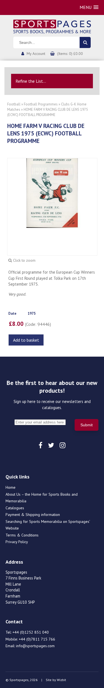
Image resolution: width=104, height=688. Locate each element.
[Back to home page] (52, 26)
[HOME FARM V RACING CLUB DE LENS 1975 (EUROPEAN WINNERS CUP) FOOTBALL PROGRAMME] (52, 192)
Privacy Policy (17, 541)
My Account (36, 53)
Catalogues (15, 507)
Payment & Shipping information (33, 514)
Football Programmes (41, 104)
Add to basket (26, 340)
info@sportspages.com (35, 645)
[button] (89, 7)
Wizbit (61, 680)
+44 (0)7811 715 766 (37, 639)
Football (14, 104)
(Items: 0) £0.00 (70, 53)
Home (11, 487)
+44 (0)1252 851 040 (30, 632)
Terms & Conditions (22, 535)
